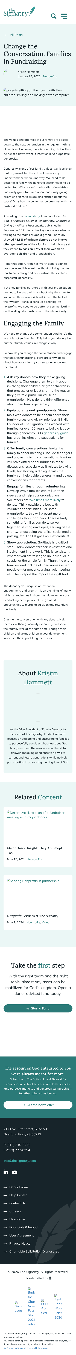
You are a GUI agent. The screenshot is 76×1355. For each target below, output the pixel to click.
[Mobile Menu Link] (63, 18)
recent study (32, 216)
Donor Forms (18, 1187)
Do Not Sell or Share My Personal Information (26, 1348)
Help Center (18, 1195)
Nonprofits (50, 76)
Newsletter (17, 1219)
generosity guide (56, 433)
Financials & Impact (23, 1227)
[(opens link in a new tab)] (18, 1307)
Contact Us (17, 1203)
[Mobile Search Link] (54, 17)
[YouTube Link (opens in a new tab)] (15, 1172)
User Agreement (21, 1235)
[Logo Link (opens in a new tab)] (31, 1307)
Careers (15, 1211)
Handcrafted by (36, 1278)
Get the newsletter (40, 1105)
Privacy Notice (20, 1243)
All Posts (16, 35)
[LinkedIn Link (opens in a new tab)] (6, 1172)
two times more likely (45, 500)
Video (45, 922)
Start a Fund (40, 1008)
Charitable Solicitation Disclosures (34, 1251)
